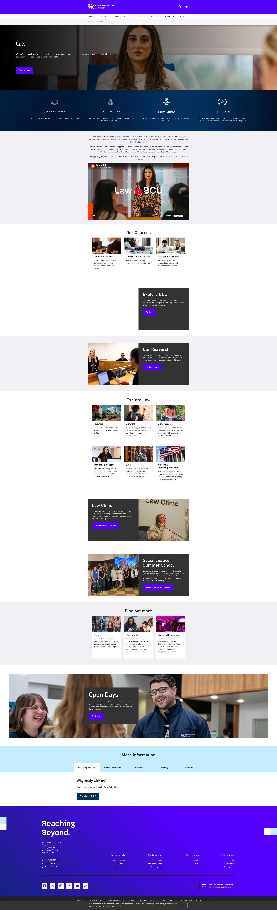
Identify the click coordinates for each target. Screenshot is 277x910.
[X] (52, 886)
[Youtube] (77, 886)
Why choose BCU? (88, 796)
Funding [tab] (164, 768)
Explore (149, 312)
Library (196, 867)
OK (184, 905)
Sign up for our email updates (221, 886)
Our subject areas (155, 863)
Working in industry (104, 465)
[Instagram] (61, 886)
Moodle (196, 860)
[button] (91, 16)
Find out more (152, 367)
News (96, 635)
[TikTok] (85, 886)
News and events (118, 860)
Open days (231, 860)
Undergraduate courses (138, 257)
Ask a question (229, 867)
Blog (128, 465)
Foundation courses (104, 257)
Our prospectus (229, 863)
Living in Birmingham (169, 635)
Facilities (98, 424)
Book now (96, 716)
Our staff (130, 424)
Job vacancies (119, 867)
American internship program (168, 466)
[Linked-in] (69, 886)
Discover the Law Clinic (105, 526)
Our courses (24, 70)
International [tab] (190, 768)
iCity (197, 863)
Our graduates (165, 424)
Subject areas (100, 22)
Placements (132, 635)
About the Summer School (158, 588)
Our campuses (156, 867)
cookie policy (103, 906)
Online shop (120, 863)
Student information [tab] (112, 768)
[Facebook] (44, 886)
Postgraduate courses (169, 257)
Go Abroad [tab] (138, 768)
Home (90, 22)
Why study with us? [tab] (86, 768)
